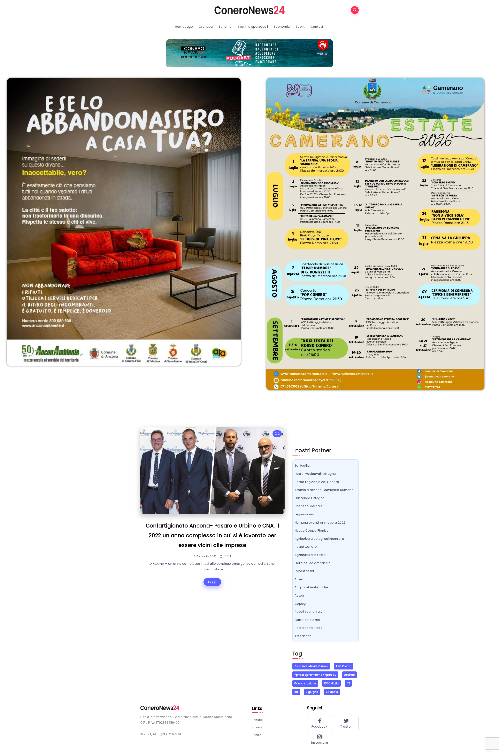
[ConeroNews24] (249, 10)
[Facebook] (319, 723)
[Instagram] (319, 739)
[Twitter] (346, 723)
